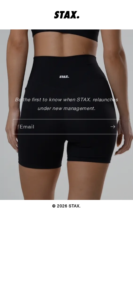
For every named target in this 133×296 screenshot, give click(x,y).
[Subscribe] (113, 126)
